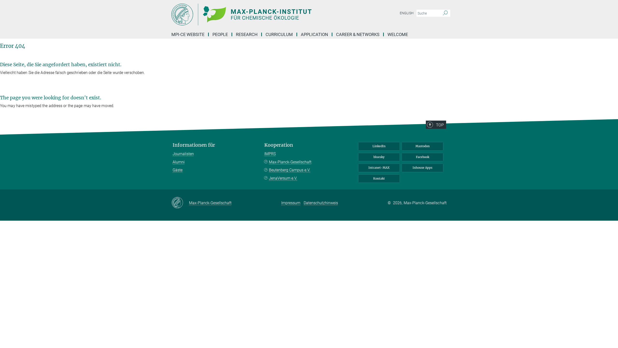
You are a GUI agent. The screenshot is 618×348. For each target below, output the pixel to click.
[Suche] (445, 13)
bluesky (379, 157)
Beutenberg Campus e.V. (289, 170)
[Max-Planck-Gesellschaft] (180, 203)
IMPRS (270, 154)
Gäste (178, 170)
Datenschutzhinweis (321, 203)
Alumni (179, 162)
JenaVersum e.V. (283, 178)
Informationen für (194, 145)
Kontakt (379, 178)
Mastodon (422, 146)
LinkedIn (379, 146)
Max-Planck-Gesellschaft (290, 162)
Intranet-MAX (379, 167)
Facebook (422, 157)
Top (440, 125)
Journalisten (183, 154)
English (407, 13)
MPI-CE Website (187, 34)
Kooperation (278, 145)
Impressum (290, 203)
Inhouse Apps (422, 167)
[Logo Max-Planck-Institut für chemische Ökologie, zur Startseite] (261, 14)
